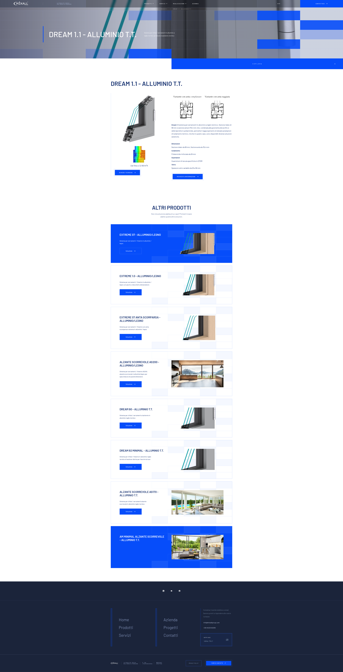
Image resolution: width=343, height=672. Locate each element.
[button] (149, 3)
